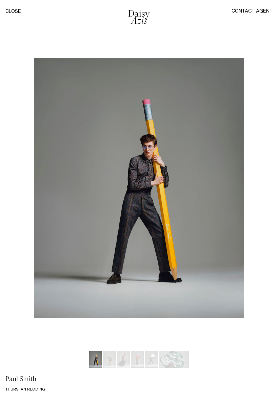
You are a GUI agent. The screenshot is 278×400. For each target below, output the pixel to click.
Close (13, 11)
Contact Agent (252, 10)
